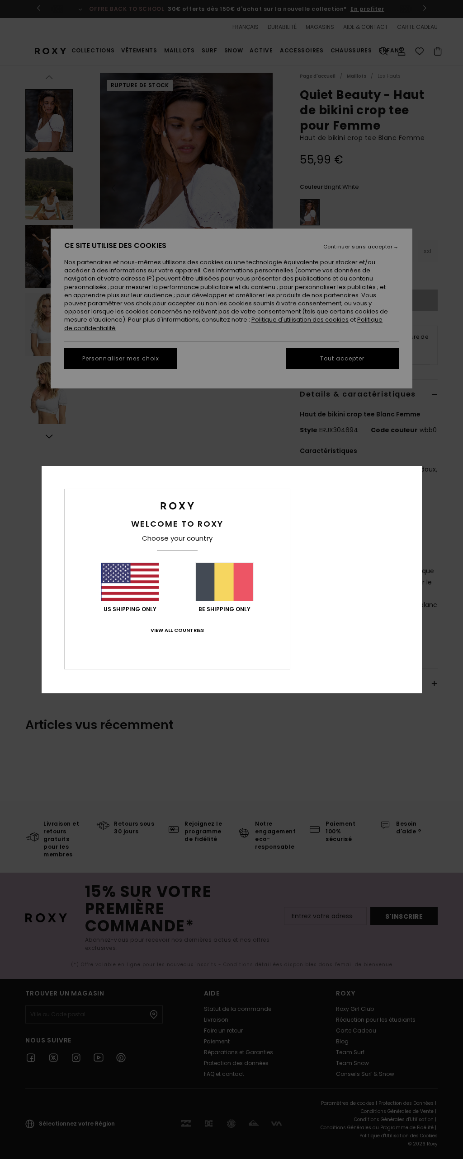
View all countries (177, 630)
